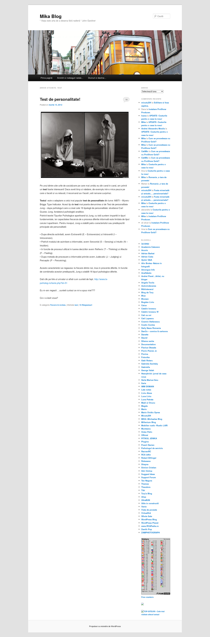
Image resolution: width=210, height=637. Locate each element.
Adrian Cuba (147, 256)
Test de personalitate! (60, 99)
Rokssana (146, 461)
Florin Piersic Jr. (149, 350)
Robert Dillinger (148, 457)
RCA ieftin (146, 454)
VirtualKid (146, 513)
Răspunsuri (85, 305)
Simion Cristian (148, 467)
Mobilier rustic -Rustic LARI (154, 425)
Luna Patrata (147, 399)
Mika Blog (50, 16)
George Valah (147, 370)
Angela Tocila (147, 282)
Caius (144, 305)
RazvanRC (146, 451)
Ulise (143, 496)
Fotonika (145, 357)
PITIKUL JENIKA (149, 438)
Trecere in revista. (58, 305)
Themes (145, 483)
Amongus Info (148, 269)
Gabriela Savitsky (149, 363)
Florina (144, 354)
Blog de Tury (147, 292)
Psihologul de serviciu (152, 448)
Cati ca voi (146, 315)
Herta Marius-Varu (149, 379)
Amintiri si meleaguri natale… (70, 77)
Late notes (146, 389)
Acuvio (144, 250)
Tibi (143, 490)
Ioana (144, 115)
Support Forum (148, 477)
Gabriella (145, 367)
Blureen (145, 298)
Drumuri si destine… (97, 77)
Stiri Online (146, 470)
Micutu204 (146, 415)
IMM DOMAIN (147, 386)
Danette (144, 334)
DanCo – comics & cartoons (154, 331)
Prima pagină (46, 77)
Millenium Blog (148, 422)
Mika (143, 122)
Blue (143, 295)
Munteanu (146, 428)
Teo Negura (146, 480)
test (76, 305)
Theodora (145, 487)
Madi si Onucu (148, 402)
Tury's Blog (146, 493)
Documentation (148, 344)
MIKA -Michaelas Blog (151, 418)
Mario (144, 409)
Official (144, 435)
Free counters (147, 597)
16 (126, 99)
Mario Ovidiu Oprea (150, 412)
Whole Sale (146, 516)
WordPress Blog (149, 519)
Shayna (144, 464)
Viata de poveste (149, 509)
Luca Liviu (146, 396)
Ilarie (143, 383)
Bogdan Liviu (147, 302)
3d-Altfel (145, 243)
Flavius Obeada (148, 347)
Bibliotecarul (147, 289)
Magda (144, 405)
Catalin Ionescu (148, 308)
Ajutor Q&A (146, 259)
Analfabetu (146, 272)
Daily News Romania (151, 328)
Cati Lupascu (147, 318)
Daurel (144, 337)
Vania (144, 506)
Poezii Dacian (147, 444)
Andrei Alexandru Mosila (153, 128)
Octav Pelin (146, 431)
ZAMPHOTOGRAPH (150, 532)
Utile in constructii (150, 503)
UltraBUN (145, 500)
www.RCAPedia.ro (150, 526)
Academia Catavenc (150, 246)
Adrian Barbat (147, 253)
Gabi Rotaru (147, 360)
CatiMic (144, 151)
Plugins (145, 441)
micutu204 (146, 102)
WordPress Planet (149, 522)
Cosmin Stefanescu (150, 321)
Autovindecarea (148, 285)
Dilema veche (147, 341)
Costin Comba (148, 324)
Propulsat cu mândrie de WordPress (105, 626)
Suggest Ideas (148, 474)
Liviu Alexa (146, 393)
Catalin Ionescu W (149, 311)
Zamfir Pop (146, 529)
